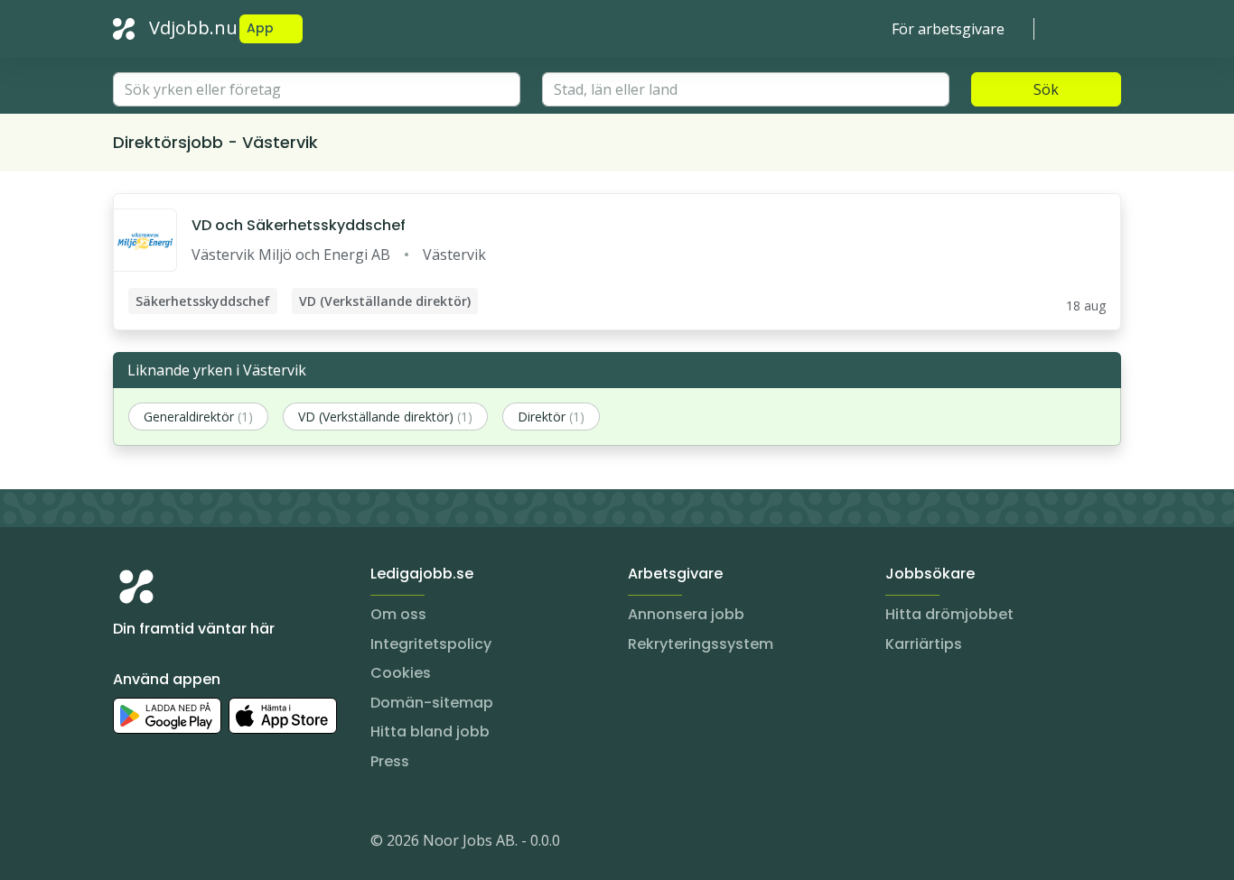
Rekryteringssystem (700, 644)
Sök (1046, 89)
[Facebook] (199, 843)
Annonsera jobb (686, 614)
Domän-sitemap (431, 702)
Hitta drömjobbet (949, 614)
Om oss (398, 614)
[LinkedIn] (163, 843)
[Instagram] (127, 843)
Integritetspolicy (430, 644)
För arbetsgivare (948, 29)
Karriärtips (923, 644)
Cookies (400, 672)
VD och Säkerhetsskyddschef (299, 225)
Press (389, 761)
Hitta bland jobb (430, 731)
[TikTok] (235, 843)
